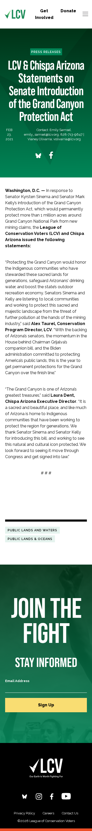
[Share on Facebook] (51, 155)
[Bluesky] (24, 796)
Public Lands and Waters (32, 530)
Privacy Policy (24, 813)
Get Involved (44, 14)
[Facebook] (52, 796)
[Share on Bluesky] (38, 155)
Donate (68, 10)
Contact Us (70, 813)
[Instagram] (39, 796)
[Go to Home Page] (15, 14)
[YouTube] (66, 796)
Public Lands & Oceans (30, 539)
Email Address (17, 681)
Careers (48, 813)
